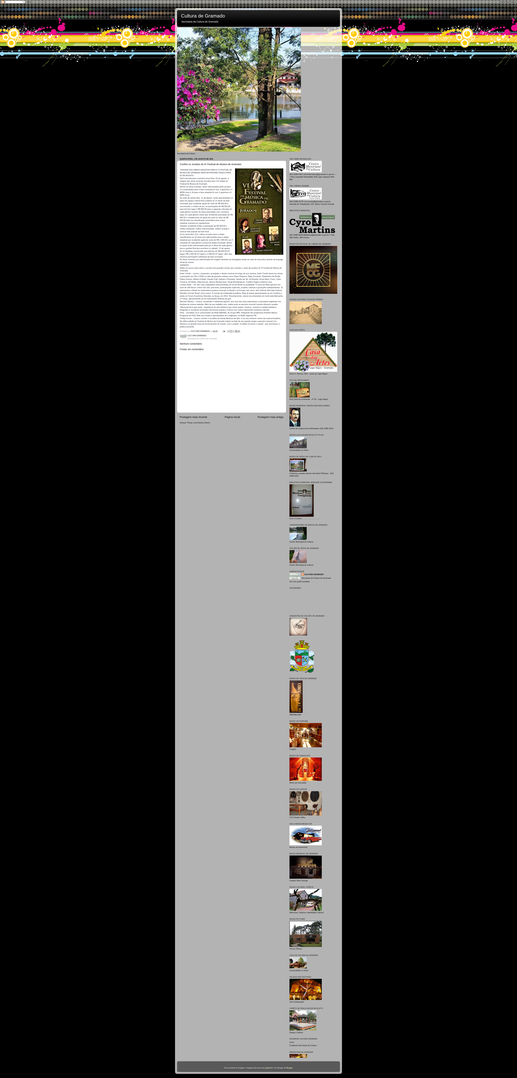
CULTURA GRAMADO (314, 574)
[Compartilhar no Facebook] (236, 331)
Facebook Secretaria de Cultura (303, 1045)
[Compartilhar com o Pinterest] (238, 331)
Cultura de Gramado (203, 16)
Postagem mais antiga (270, 417)
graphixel (269, 1068)
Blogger (289, 1068)
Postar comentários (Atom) (198, 423)
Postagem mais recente (193, 417)
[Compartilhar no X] (233, 331)
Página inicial (232, 417)
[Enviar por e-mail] (228, 331)
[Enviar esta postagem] (224, 331)
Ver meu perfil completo (299, 582)
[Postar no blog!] (231, 331)
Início (291, 1042)
